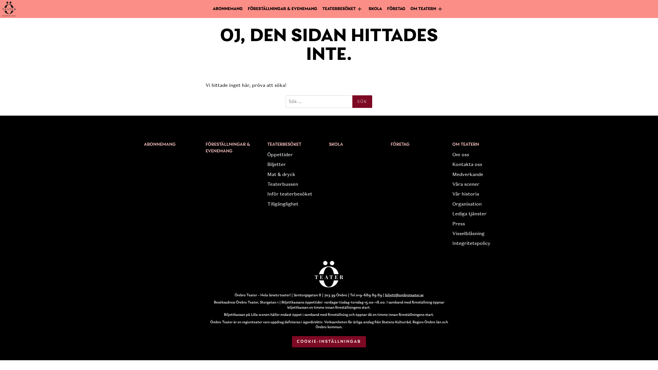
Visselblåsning (468, 233)
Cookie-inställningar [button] (329, 341)
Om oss (460, 155)
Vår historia (465, 194)
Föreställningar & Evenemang (282, 9)
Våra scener (465, 184)
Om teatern (465, 144)
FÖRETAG (396, 9)
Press (458, 224)
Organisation (467, 204)
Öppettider (280, 155)
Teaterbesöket (284, 144)
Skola (375, 9)
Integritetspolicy (471, 243)
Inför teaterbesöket (289, 194)
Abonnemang (228, 9)
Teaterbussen (282, 184)
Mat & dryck (281, 174)
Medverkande (467, 174)
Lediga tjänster (469, 214)
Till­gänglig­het (282, 204)
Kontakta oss (467, 164)
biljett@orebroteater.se (404, 295)
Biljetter (276, 164)
